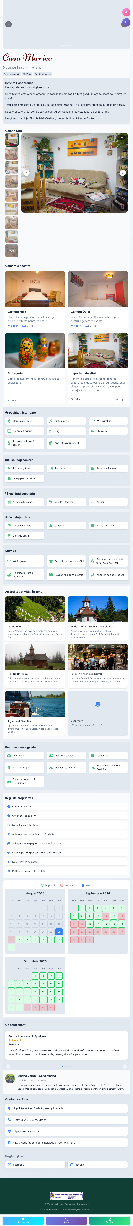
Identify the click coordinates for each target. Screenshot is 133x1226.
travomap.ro (54, 1209)
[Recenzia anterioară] (7, 1066)
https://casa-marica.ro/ (26, 1131)
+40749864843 (22, 1119)
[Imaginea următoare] (123, 173)
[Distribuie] (126, 12)
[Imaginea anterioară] (8, 24)
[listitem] (11, 139)
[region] (74, 173)
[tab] (61, 45)
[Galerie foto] (66, 24)
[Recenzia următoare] (125, 1066)
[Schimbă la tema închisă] (126, 22)
